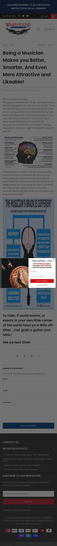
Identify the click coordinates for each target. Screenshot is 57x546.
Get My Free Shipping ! (42, 280)
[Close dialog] (54, 260)
